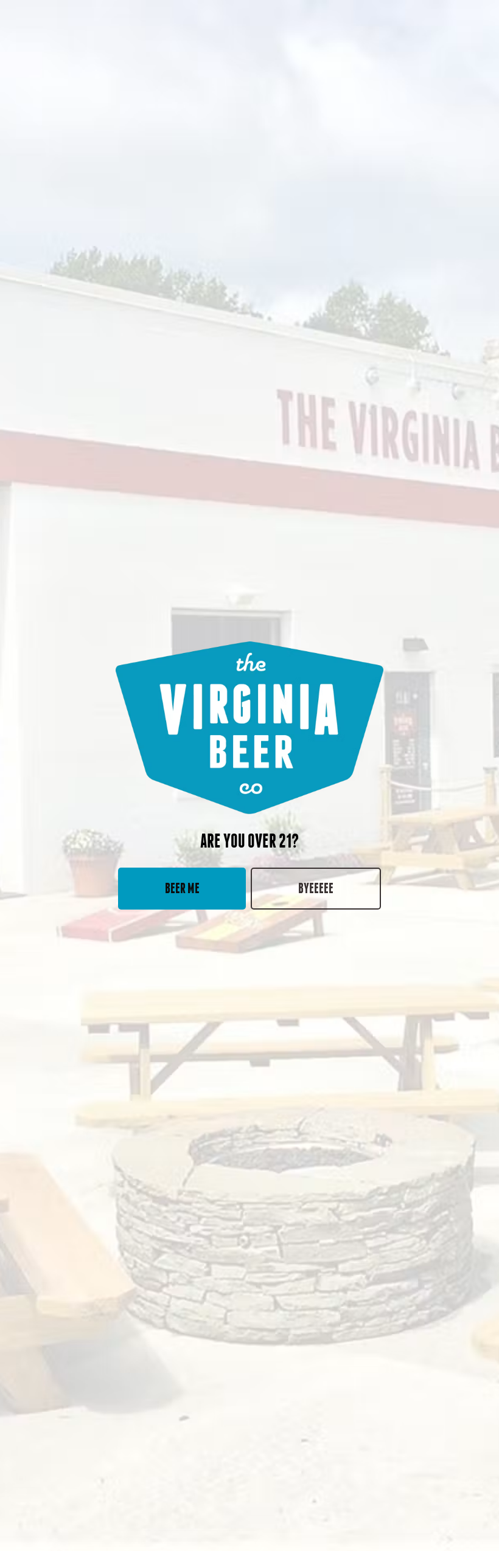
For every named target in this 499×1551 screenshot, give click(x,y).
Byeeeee (315, 888)
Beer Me (182, 888)
